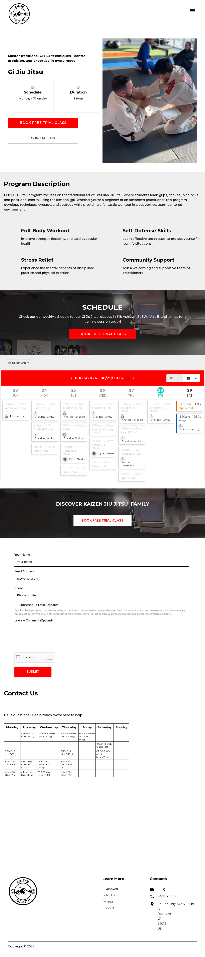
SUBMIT (32, 671)
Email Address (24, 571)
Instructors (110, 888)
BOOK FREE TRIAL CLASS (43, 123)
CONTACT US (43, 138)
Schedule (109, 895)
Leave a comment (33, 620)
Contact (108, 908)
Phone (18, 588)
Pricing (107, 902)
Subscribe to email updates (38, 604)
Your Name (22, 554)
